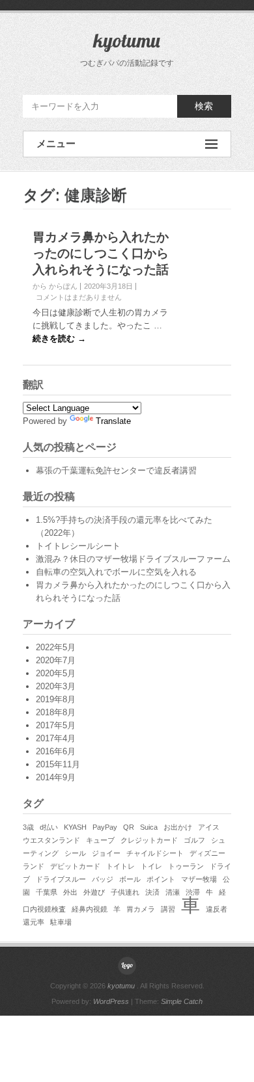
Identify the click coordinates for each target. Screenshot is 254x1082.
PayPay (104, 827)
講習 (168, 909)
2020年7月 (56, 660)
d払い (49, 827)
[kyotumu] (127, 966)
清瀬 (172, 892)
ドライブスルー (61, 879)
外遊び (94, 892)
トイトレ (120, 866)
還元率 (33, 922)
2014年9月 (56, 777)
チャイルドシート (155, 853)
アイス (208, 827)
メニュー (56, 143)
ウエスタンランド (51, 840)
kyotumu (127, 40)
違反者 (216, 909)
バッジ (102, 879)
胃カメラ (140, 909)
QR (128, 827)
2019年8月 (56, 699)
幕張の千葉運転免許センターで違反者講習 (116, 470)
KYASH (75, 827)
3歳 (28, 827)
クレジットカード (149, 840)
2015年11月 (58, 764)
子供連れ (125, 892)
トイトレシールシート (78, 546)
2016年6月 (56, 751)
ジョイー (106, 853)
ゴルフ (194, 840)
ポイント (161, 879)
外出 (70, 892)
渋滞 (193, 892)
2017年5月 (56, 725)
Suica (149, 827)
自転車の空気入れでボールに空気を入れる (116, 572)
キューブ (100, 840)
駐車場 (61, 922)
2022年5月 (56, 647)
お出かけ (177, 827)
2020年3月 (56, 686)
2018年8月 (56, 712)
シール (75, 853)
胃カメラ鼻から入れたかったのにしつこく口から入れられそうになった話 (101, 253)
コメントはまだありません (79, 297)
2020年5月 (56, 673)
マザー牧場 (199, 879)
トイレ (151, 866)
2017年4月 (56, 738)
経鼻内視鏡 (89, 909)
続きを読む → (59, 338)
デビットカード (75, 866)
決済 (152, 892)
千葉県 (46, 892)
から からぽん (55, 286)
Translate (113, 421)
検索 (204, 106)
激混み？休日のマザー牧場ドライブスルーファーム (133, 559)
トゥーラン (186, 866)
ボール (130, 879)
